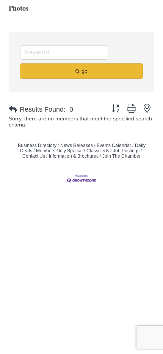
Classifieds (97, 150)
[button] (13, 109)
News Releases (76, 145)
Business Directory (37, 145)
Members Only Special (59, 150)
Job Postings (126, 150)
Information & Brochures (74, 156)
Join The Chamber (121, 156)
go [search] (85, 71)
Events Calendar (114, 145)
